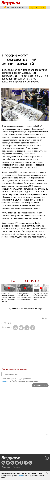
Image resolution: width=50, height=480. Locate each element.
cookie (20, 475)
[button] (47, 473)
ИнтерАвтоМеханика (17, 7)
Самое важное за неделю (14, 369)
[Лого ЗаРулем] (10, 3)
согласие (4, 381)
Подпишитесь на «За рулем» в (25, 309)
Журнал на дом (37, 7)
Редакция (5, 467)
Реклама (16, 467)
